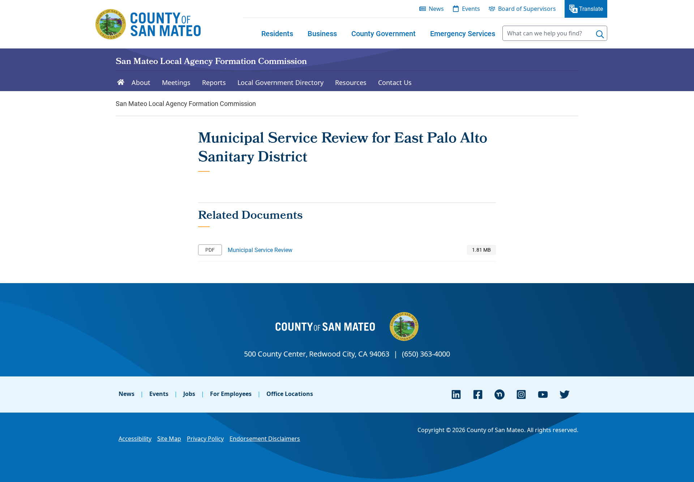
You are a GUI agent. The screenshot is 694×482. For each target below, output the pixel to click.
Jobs (189, 394)
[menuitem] (277, 33)
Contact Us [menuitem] (395, 82)
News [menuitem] (436, 9)
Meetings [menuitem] (176, 82)
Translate (591, 8)
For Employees (231, 394)
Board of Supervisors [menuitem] (527, 9)
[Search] (600, 34)
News (126, 394)
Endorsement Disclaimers (265, 439)
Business (322, 33)
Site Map (169, 439)
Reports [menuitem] (214, 82)
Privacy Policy (205, 439)
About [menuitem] (141, 82)
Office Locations (289, 394)
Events (158, 394)
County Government (383, 33)
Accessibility (135, 439)
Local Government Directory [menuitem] (280, 82)
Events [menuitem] (471, 9)
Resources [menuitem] (351, 82)
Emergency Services (462, 33)
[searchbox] (554, 33)
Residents (277, 33)
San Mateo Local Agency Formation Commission (211, 62)
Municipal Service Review (260, 249)
